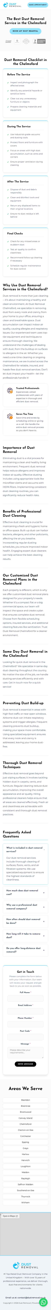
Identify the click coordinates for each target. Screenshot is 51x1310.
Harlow (25, 1154)
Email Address (25, 1005)
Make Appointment (38, 5)
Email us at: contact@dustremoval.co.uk (25, 1297)
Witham (25, 1202)
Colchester (25, 1136)
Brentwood (25, 1112)
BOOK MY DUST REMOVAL (25, 31)
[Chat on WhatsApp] (43, 1302)
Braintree (25, 1106)
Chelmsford (25, 1124)
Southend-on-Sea (25, 1190)
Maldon (25, 1172)
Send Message (25, 1064)
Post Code (25, 1031)
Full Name (25, 993)
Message (25, 1044)
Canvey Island (25, 1118)
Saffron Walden (25, 1184)
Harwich (25, 1160)
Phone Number (25, 1018)
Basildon (25, 1100)
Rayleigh (25, 1178)
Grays (25, 1148)
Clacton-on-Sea (25, 1130)
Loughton (25, 1166)
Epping (25, 1142)
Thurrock (25, 1196)
